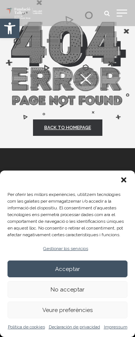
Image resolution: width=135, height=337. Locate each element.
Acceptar (67, 269)
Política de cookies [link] (26, 327)
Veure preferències (67, 310)
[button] (124, 180)
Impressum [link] (116, 327)
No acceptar (67, 289)
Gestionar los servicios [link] (65, 248)
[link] (10, 28)
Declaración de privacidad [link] (74, 327)
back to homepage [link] (67, 127)
